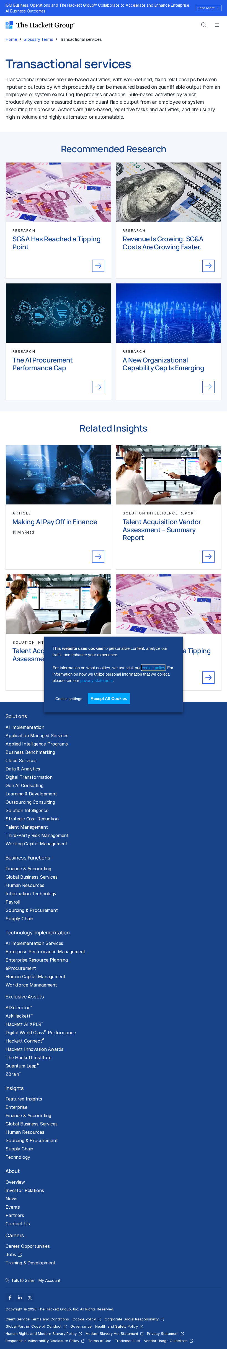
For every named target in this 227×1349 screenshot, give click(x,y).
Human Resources (25, 885)
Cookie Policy (84, 1319)
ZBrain (13, 1074)
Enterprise (16, 1107)
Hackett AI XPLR (24, 1024)
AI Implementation (25, 727)
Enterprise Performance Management (45, 951)
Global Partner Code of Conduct (33, 1326)
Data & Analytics (23, 769)
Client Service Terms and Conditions (37, 1319)
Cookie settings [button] (68, 698)
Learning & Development (31, 794)
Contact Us (18, 1223)
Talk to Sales (23, 1280)
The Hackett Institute (28, 1057)
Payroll (13, 902)
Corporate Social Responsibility (132, 1319)
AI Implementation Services (34, 943)
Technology (18, 1157)
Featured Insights (24, 1099)
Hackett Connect (25, 1041)
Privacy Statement (162, 1333)
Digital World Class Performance (41, 1032)
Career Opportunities (28, 1246)
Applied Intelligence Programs (37, 744)
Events (13, 1207)
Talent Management (27, 827)
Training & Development (31, 1263)
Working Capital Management (36, 843)
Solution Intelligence (27, 810)
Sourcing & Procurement (32, 910)
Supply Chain (19, 918)
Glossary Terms (38, 39)
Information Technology (31, 893)
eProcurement (21, 968)
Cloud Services (21, 760)
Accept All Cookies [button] (109, 698)
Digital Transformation (29, 777)
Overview (15, 1182)
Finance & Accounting (28, 868)
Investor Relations (25, 1190)
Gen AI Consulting (24, 785)
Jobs (11, 1254)
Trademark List (127, 1340)
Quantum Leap (22, 1066)
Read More (206, 8)
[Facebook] (10, 1297)
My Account (49, 1280)
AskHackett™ (19, 1016)
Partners (15, 1215)
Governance (81, 1326)
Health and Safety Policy (116, 1326)
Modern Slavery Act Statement (112, 1333)
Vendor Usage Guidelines (166, 1340)
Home (11, 39)
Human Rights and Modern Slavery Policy (41, 1333)
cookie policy (153, 667)
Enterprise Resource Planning (37, 960)
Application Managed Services (37, 735)
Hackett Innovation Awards (34, 1049)
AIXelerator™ (19, 1007)
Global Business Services (32, 877)
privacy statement (96, 680)
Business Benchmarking (30, 752)
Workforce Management (31, 985)
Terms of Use (99, 1340)
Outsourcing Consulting (30, 802)
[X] (29, 1297)
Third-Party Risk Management (37, 835)
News (11, 1198)
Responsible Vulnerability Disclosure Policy (42, 1340)
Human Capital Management (36, 976)
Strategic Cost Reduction (32, 818)
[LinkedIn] (20, 1297)
